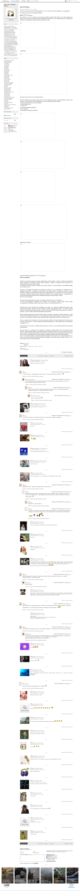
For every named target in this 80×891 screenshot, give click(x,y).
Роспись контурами (7, 98)
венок (14, 28)
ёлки (5, 26)
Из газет (6, 64)
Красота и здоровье (7, 82)
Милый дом (6, 88)
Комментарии (13, 4)
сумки (5, 51)
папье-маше (14, 41)
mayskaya (33, 742)
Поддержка (65, 1)
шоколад (9, 55)
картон (11, 36)
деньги (5, 33)
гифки (5, 32)
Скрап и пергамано (7, 102)
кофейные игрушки (9, 38)
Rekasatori (34, 534)
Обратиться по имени (39, 376)
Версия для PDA (71, 885)
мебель (36, 346)
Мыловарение (6, 89)
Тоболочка (34, 656)
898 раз (25, 348)
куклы (16, 38)
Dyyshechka (34, 691)
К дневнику (46, 355)
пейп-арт (5, 43)
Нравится (64, 352)
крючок (13, 38)
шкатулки (6, 55)
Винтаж (5, 68)
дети (8, 33)
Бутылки (5, 65)
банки (13, 26)
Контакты (71, 886)
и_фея (33, 669)
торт (9, 51)
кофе (5, 38)
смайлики (30, 854)
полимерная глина (8, 46)
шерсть (12, 54)
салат (7, 49)
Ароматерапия (6, 61)
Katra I (4, 5)
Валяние (5, 66)
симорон (5, 101)
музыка (9, 39)
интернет (6, 80)
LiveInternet (5, 1)
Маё (5, 86)
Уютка (33, 422)
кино (14, 36)
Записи (5, 4)
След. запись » (51, 355)
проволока (10, 48)
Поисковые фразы (13, 131)
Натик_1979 (34, 643)
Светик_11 (34, 558)
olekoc (33, 817)
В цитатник (71, 368)
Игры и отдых (6, 79)
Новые (71, 355)
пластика (15, 43)
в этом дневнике (8, 115)
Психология (6, 96)
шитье (15, 54)
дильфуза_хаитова (35, 460)
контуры (5, 37)
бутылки (9, 28)
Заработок (6, 77)
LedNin (33, 805)
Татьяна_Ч (34, 730)
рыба (5, 49)
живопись (6, 76)
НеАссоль (33, 589)
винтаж (5, 29)
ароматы (10, 26)
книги (16, 36)
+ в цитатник (34, 9)
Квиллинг (5, 81)
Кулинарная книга (7, 83)
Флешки (5, 106)
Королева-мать (34, 756)
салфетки (10, 49)
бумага (14, 27)
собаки (8, 50)
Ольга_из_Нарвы (35, 403)
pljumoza (33, 831)
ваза (12, 28)
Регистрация (14, 0)
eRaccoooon (34, 613)
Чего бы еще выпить (7, 107)
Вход (18, 0)
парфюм (5, 42)
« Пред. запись (40, 355)
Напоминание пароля (36, 852)
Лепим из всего (7, 84)
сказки (5, 50)
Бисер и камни (6, 62)
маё (7, 39)
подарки (16, 44)
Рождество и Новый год (8, 97)
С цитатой (67, 368)
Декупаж (5, 74)
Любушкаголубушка (35, 448)
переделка (10, 43)
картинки (6, 36)
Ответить (63, 368)
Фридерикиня (26, 683)
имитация (11, 34)
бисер (11, 27)
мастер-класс (25, 346)
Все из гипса (6, 69)
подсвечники (10, 45)
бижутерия (7, 27)
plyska (33, 780)
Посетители (12, 130)
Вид (67, 1)
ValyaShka (33, 717)
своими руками (31, 346)
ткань (7, 51)
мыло (12, 39)
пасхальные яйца (13, 42)
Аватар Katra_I (10, 13)
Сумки (5, 103)
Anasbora (33, 435)
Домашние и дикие (7, 75)
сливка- (33, 768)
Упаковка (5, 105)
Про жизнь (6, 95)
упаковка (8, 52)
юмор (12, 55)
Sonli (32, 792)
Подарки (5, 93)
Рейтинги (24, 0)
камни (14, 34)
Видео (5, 67)
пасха (8, 42)
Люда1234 (33, 521)
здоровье (13, 33)
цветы (9, 54)
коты (8, 37)
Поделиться (70, 352)
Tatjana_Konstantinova (36, 360)
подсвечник (6, 45)
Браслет (7, 26)
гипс (13, 31)
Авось (30, 0)
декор (9, 32)
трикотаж (12, 51)
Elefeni (28, 492)
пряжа (14, 47)
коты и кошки (13, 37)
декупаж (13, 32)
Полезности (6, 94)
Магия (5, 85)
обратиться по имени (44, 360)
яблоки (15, 55)
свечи (14, 49)
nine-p (33, 546)
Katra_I (25, 372)
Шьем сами (6, 108)
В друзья (11, 19)
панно (9, 41)
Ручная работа (6, 99)
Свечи (5, 100)
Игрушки (5, 78)
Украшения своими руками (9, 104)
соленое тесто (13, 50)
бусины (6, 28)
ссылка (44, 361)
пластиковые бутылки (9, 44)
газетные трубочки (8, 31)
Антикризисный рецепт (8, 60)
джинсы (10, 33)
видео (16, 28)
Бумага (5, 63)
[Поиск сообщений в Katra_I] (15, 114)
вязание (12, 29)
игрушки (6, 34)
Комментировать (23, 355)
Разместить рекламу (71, 887)
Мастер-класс (6, 87)
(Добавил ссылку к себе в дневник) (35, 821)
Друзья (8, 4)
